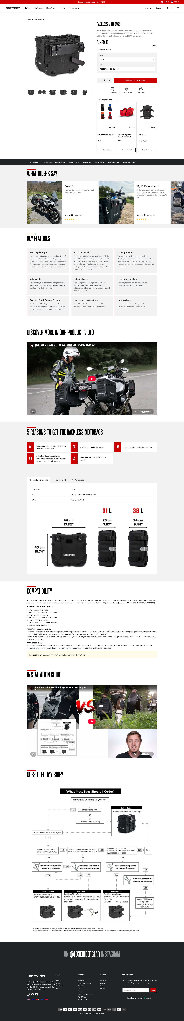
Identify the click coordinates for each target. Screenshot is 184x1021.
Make (101, 55)
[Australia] (33, 999)
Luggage (38, 8)
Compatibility (99, 162)
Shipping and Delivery (85, 983)
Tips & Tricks (82, 997)
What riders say (34, 162)
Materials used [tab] (59, 480)
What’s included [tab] (77, 480)
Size (100, 65)
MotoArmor (51, 8)
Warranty (81, 986)
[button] (127, 20)
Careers (102, 983)
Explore (148, 8)
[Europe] (42, 999)
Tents (62, 8)
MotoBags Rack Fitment (85, 994)
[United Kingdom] (46, 999)
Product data (87, 162)
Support (159, 8)
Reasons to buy (73, 162)
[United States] (28, 999)
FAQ (79, 989)
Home (29, 20)
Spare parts (74, 8)
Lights (27, 8)
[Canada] (37, 999)
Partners (102, 989)
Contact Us (81, 980)
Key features (47, 162)
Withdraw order (83, 1000)
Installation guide (113, 162)
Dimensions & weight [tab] (39, 480)
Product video (60, 162)
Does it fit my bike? (129, 162)
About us (103, 980)
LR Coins (81, 991)
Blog (101, 986)
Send (153, 990)
